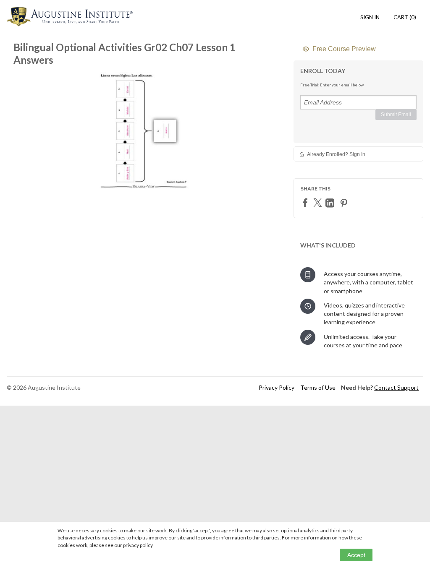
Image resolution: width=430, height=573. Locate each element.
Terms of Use (318, 387)
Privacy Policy (276, 387)
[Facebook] (306, 202)
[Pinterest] (344, 202)
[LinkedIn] (330, 202)
